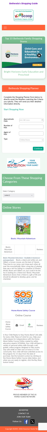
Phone (30, 327)
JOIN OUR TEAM (23, 417)
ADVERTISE (23, 410)
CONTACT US (23, 414)
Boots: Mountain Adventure (23, 239)
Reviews (40, 249)
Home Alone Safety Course (23, 311)
